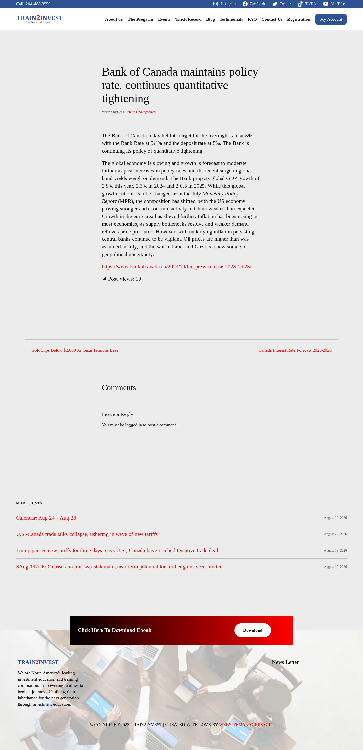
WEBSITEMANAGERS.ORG (246, 724)
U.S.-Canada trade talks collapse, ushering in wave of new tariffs (87, 534)
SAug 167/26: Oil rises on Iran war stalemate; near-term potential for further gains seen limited (119, 567)
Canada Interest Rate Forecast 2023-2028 (295, 350)
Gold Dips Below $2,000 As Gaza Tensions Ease (74, 350)
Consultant (124, 112)
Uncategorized (146, 112)
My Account (331, 19)
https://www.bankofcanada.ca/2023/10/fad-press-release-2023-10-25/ (177, 266)
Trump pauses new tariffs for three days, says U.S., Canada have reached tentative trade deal (117, 550)
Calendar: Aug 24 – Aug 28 (46, 518)
